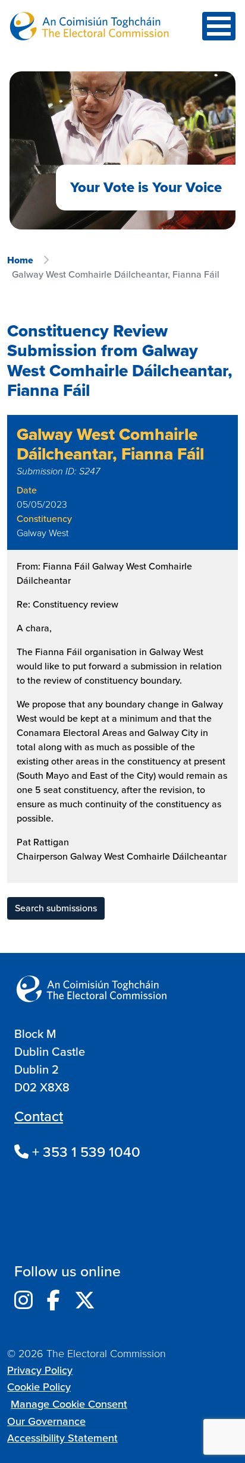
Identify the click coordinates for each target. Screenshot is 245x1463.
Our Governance (46, 1421)
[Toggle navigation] (218, 26)
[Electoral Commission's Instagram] (23, 1300)
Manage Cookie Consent (69, 1404)
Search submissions (56, 908)
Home (20, 260)
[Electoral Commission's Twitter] (84, 1300)
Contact (38, 1116)
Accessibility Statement (62, 1438)
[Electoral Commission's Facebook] (53, 1300)
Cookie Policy (39, 1387)
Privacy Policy (40, 1370)
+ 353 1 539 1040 (84, 1152)
